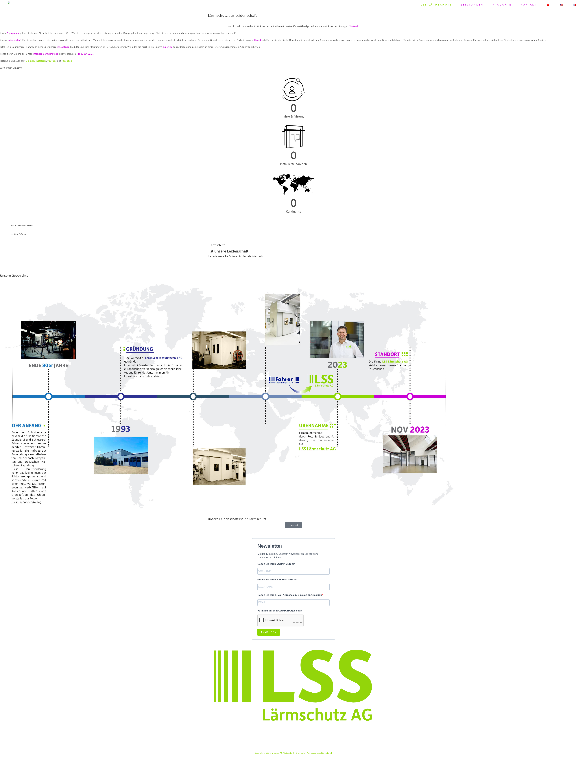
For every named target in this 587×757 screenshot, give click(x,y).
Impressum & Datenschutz (293, 740)
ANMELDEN (268, 632)
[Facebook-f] (4, 729)
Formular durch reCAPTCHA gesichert (279, 610)
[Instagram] (20, 729)
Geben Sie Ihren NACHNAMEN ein (277, 579)
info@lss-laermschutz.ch (46, 53)
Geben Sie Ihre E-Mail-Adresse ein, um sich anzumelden (289, 595)
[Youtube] (28, 729)
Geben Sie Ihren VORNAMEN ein (276, 564)
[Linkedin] (12, 729)
